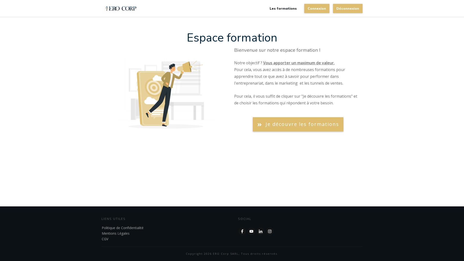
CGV (105, 239)
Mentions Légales (116, 233)
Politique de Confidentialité (123, 227)
